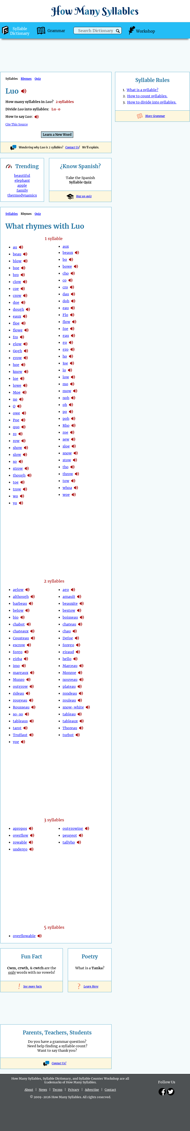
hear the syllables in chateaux (32, 631)
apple (22, 185)
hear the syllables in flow (74, 321)
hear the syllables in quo (23, 427)
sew (66, 439)
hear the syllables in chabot (29, 624)
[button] (118, 31)
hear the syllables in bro (23, 274)
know (17, 371)
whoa (67, 487)
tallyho (69, 842)
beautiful (22, 175)
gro (66, 349)
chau (67, 631)
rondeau (70, 693)
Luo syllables (23, 91)
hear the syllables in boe (23, 267)
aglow (18, 589)
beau (17, 254)
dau (66, 294)
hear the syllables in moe (24, 392)
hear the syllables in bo (71, 259)
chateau (69, 624)
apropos (20, 828)
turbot (68, 735)
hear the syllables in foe (72, 328)
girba (17, 659)
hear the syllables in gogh (26, 350)
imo (16, 666)
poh (66, 418)
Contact (110, 1089)
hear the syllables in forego (78, 645)
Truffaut (20, 735)
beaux (68, 252)
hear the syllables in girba (26, 658)
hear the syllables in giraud (78, 651)
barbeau (20, 603)
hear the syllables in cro (72, 287)
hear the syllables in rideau (28, 693)
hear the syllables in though (29, 475)
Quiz (38, 79)
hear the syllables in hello (75, 658)
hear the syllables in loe (22, 378)
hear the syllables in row (23, 440)
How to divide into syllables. (151, 102)
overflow (20, 835)
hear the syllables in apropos (31, 828)
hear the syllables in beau (25, 254)
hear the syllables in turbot (78, 734)
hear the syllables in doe (23, 302)
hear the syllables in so (21, 461)
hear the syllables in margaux (32, 672)
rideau (18, 693)
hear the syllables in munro (28, 679)
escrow (19, 645)
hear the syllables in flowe (26, 330)
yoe (16, 742)
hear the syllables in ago (73, 589)
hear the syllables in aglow (27, 589)
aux (66, 246)
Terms (57, 1089)
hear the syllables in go (71, 342)
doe (16, 302)
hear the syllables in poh (73, 418)
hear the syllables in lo (70, 370)
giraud (68, 652)
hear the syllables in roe (72, 432)
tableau (69, 714)
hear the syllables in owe (24, 413)
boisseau (70, 617)
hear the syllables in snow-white (88, 707)
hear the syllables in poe (23, 420)
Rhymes (26, 79)
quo (16, 427)
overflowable (24, 936)
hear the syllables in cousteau (33, 638)
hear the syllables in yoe (23, 741)
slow (17, 454)
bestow (69, 610)
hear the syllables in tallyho (79, 842)
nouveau (70, 679)
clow (17, 282)
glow (17, 344)
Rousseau (21, 707)
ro (15, 434)
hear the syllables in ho (71, 356)
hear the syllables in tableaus (32, 721)
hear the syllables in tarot (25, 728)
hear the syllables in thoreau (81, 728)
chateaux (20, 631)
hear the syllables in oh (71, 404)
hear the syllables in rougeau (31, 700)
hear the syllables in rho (73, 425)
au (15, 247)
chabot (19, 624)
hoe (16, 365)
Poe (16, 420)
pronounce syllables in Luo (37, 116)
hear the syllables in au (21, 247)
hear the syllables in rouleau (80, 700)
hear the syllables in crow (25, 295)
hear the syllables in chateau (80, 624)
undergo (20, 849)
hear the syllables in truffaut (31, 734)
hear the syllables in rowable (31, 842)
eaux (17, 316)
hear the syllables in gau (73, 335)
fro (15, 337)
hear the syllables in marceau (81, 665)
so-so (18, 714)
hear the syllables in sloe (74, 446)
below (18, 610)
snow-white (73, 707)
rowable (20, 842)
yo (15, 503)
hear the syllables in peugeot (81, 835)
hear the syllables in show (26, 447)
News (43, 1089)
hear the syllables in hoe (23, 364)
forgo (18, 652)
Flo (65, 315)
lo (64, 370)
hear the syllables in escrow (29, 645)
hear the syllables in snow (76, 453)
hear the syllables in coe (23, 288)
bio (16, 617)
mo (65, 384)
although (21, 596)
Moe (17, 392)
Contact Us (72, 147)
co (65, 280)
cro (65, 287)
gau (66, 335)
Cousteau (21, 638)
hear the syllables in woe (74, 494)
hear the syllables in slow (25, 454)
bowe (67, 266)
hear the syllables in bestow (79, 610)
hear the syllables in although (33, 596)
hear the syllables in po (71, 411)
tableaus (20, 721)
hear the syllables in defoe (77, 638)
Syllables (11, 214)
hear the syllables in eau (73, 307)
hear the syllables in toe (22, 482)
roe (65, 432)
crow (17, 295)
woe (66, 494)
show (17, 447)
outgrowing (73, 828)
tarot (17, 728)
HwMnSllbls (95, 11)
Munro (18, 679)
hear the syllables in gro (72, 349)
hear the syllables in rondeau (81, 693)
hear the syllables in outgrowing (87, 828)
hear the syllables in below (27, 610)
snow (67, 453)
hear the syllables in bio (22, 617)
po (65, 411)
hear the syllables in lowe (25, 385)
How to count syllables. (147, 96)
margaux (20, 672)
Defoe (68, 638)
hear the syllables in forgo (26, 651)
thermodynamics (22, 195)
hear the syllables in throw (77, 473)
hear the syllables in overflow (32, 835)
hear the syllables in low (73, 377)
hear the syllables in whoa (76, 487)
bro (16, 275)
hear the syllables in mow (75, 390)
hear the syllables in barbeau (31, 603)
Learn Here (89, 986)
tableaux (70, 721)
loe (15, 378)
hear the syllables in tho (72, 467)
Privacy (73, 1089)
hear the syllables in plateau (80, 686)
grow (17, 358)
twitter (170, 1091)
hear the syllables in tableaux (82, 721)
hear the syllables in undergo (31, 849)
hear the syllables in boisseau (82, 617)
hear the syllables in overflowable (40, 935)
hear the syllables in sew (73, 439)
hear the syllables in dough (28, 309)
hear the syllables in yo (21, 503)
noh (66, 398)
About (28, 1089)
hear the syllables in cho (73, 273)
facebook (162, 1091)
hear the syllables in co (70, 280)
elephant (22, 180)
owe (16, 413)
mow (67, 391)
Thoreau (70, 728)
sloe (66, 446)
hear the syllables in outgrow (32, 686)
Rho (66, 425)
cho (66, 273)
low (66, 377)
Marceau (70, 666)
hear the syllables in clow (25, 281)
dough (18, 309)
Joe (65, 363)
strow (18, 468)
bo (65, 259)
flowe (18, 330)
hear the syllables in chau (75, 631)
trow (17, 489)
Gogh (17, 351)
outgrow (20, 686)
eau (66, 308)
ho (65, 356)
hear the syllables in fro (22, 337)
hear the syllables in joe (72, 363)
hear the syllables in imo (24, 665)
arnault (69, 596)
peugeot (70, 835)
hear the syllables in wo (22, 496)
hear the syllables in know (26, 371)
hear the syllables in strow (27, 468)
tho (66, 467)
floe (16, 323)
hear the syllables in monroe (80, 672)
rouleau (69, 700)
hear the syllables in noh (73, 397)
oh (65, 405)
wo (15, 496)
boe (16, 268)
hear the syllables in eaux (25, 316)
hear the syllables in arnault (79, 596)
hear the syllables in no (21, 399)
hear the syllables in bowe (76, 266)
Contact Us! (59, 1063)
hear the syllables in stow (75, 460)
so (15, 461)
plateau (69, 686)
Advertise (92, 1089)
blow (17, 261)
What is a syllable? (142, 90)
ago (66, 589)
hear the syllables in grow (26, 357)
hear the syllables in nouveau (81, 679)
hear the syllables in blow (25, 261)
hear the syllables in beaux (77, 252)
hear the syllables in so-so (27, 714)
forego (68, 645)
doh (66, 301)
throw (68, 474)
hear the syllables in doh (73, 301)
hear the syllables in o (19, 406)
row (16, 441)
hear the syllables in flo (72, 314)
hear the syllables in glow (25, 344)
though (19, 475)
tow (66, 481)
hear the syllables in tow (73, 480)
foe (65, 328)
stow (67, 460)
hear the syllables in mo (72, 384)
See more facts (31, 986)
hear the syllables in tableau (80, 714)
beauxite (70, 603)
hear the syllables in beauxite (82, 603)
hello (67, 659)
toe (16, 482)
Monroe (69, 672)
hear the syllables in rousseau (33, 707)
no (15, 399)
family (22, 190)
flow (66, 322)
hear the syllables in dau (73, 294)
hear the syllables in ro (21, 433)
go (65, 342)
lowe (17, 385)
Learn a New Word (57, 135)
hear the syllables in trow (25, 489)
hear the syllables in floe (23, 323)
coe (16, 288)
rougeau (20, 700)
